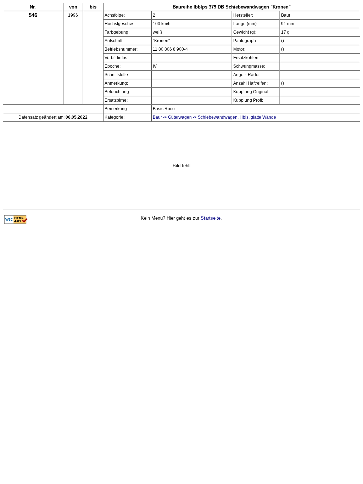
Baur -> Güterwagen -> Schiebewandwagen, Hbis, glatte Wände (214, 117)
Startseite (210, 218)
